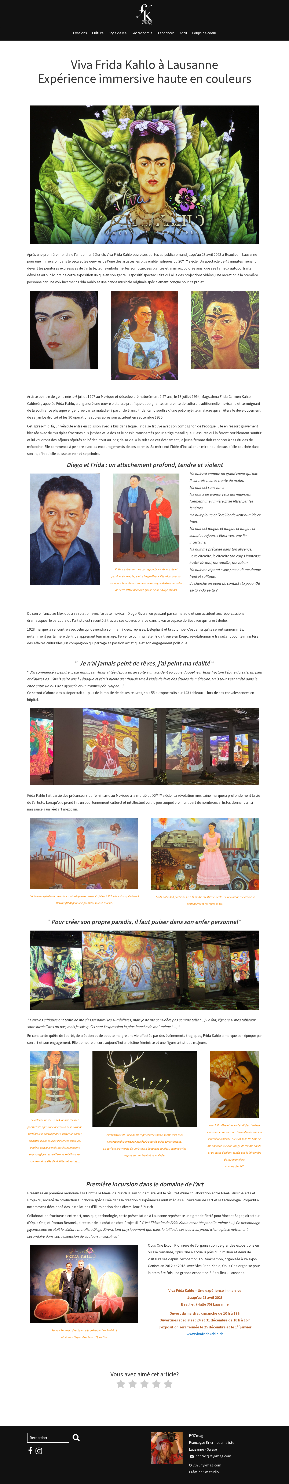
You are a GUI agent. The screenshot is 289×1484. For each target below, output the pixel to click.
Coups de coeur (204, 32)
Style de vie (118, 32)
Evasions (80, 32)
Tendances (166, 32)
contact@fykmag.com (213, 1456)
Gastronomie (142, 32)
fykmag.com (211, 1465)
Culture (97, 32)
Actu (183, 32)
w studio (212, 1471)
